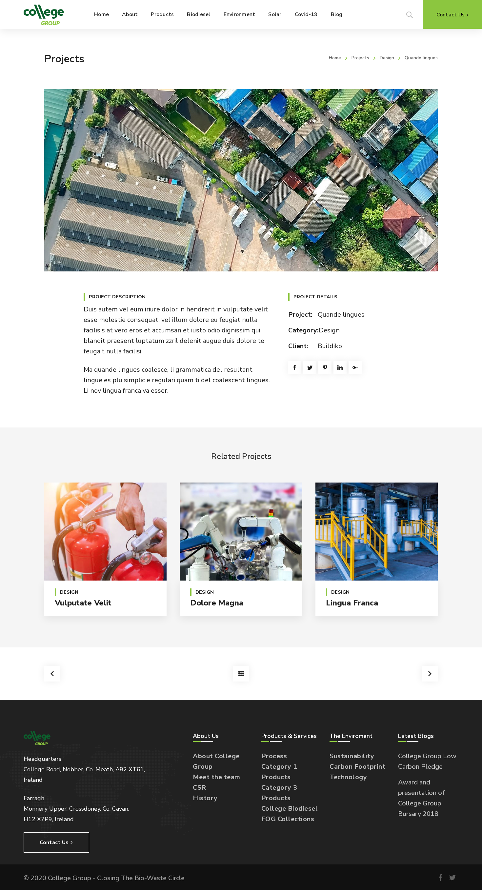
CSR (199, 787)
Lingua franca (352, 603)
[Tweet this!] (309, 367)
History (205, 798)
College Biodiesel (289, 808)
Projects (360, 58)
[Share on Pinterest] (324, 367)
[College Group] (44, 14)
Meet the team (216, 777)
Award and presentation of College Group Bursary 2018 (421, 798)
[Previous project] (52, 674)
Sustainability (352, 756)
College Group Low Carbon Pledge (427, 761)
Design (387, 58)
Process (274, 756)
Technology (348, 777)
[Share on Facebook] (294, 367)
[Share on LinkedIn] (340, 367)
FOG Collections (287, 819)
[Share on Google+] (355, 367)
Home (335, 58)
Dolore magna (216, 603)
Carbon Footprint (357, 766)
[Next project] (430, 674)
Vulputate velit (83, 603)
